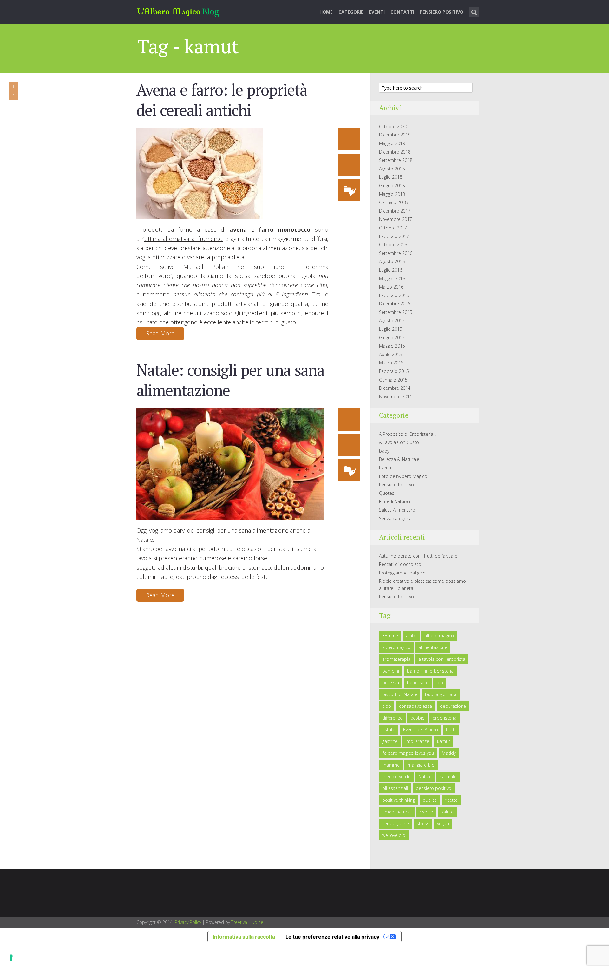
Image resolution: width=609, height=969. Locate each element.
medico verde (396, 776)
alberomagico (396, 647)
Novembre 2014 (395, 397)
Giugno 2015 (392, 338)
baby (384, 451)
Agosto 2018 (392, 169)
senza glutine (395, 823)
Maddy (449, 753)
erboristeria (444, 718)
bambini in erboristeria (430, 671)
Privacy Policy (188, 922)
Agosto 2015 (392, 320)
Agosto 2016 (392, 261)
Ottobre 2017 (393, 228)
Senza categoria (395, 518)
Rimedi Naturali (394, 501)
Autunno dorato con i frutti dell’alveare (418, 556)
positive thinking (398, 800)
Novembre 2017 (395, 219)
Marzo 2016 (391, 287)
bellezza (390, 683)
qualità (430, 800)
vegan (443, 823)
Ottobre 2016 (393, 245)
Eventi (377, 12)
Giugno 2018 (392, 186)
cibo (386, 706)
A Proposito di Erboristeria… (407, 434)
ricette (451, 800)
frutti (450, 730)
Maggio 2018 (392, 194)
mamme (391, 765)
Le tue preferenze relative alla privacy (332, 936)
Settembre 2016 (395, 253)
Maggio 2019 (392, 143)
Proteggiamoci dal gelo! (403, 573)
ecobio (417, 718)
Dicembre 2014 (394, 388)
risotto (426, 812)
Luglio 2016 (390, 270)
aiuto (411, 636)
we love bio (393, 835)
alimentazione (432, 647)
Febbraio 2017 (394, 236)
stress (423, 823)
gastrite (389, 741)
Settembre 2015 (395, 312)
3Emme (390, 636)
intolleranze (417, 741)
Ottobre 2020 (393, 126)
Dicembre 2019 (394, 135)
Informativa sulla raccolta (244, 936)
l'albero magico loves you (408, 753)
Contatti (402, 12)
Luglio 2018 (390, 177)
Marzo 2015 (391, 363)
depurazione (453, 706)
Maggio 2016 (392, 278)
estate (388, 730)
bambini (390, 671)
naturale (448, 776)
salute (447, 812)
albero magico (439, 636)
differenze (392, 718)
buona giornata (440, 694)
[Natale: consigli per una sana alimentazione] (230, 463)
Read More (160, 333)
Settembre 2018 (395, 160)
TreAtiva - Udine (247, 922)
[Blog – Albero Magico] (178, 11)
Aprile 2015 (390, 354)
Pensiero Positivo (441, 12)
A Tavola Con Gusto (399, 442)
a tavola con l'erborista (441, 659)
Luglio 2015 (390, 329)
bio (439, 683)
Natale (425, 776)
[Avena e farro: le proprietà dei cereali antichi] (199, 172)
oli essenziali (395, 788)
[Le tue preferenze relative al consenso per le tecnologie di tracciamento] (11, 958)
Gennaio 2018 (393, 202)
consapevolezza (415, 706)
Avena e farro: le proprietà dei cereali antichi (221, 99)
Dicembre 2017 (394, 211)
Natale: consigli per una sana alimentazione (230, 380)
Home (326, 12)
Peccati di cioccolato (400, 564)
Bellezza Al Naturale (399, 459)
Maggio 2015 (392, 346)
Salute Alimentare (397, 510)
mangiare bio (421, 765)
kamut (443, 741)
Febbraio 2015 (394, 371)
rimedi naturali (397, 812)
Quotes (386, 493)
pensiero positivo (433, 788)
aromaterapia (396, 659)
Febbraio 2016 (394, 295)
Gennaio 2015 (393, 380)
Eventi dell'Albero (420, 730)
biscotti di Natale (399, 694)
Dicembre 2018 (394, 152)
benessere (418, 683)
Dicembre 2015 (394, 304)
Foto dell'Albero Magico (403, 476)
